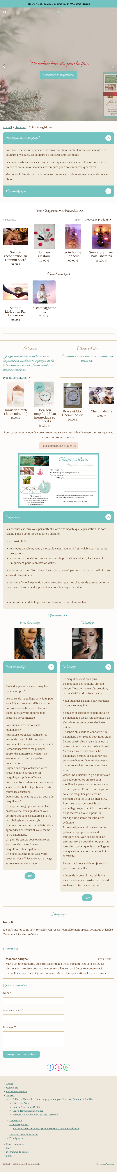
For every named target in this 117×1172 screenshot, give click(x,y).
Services (20, 127)
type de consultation (16, 377)
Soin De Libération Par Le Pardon (15, 311)
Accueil (7, 127)
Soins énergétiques (41, 127)
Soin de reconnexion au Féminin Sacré (15, 256)
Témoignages (16, 1138)
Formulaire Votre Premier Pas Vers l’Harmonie (35, 1114)
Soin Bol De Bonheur (72, 254)
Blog (8, 1148)
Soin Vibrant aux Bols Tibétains (101, 254)
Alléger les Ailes (20, 1103)
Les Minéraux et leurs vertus (23, 1134)
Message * (9, 1027)
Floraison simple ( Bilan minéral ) (16, 412)
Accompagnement (44, 309)
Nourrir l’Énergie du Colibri (26, 1107)
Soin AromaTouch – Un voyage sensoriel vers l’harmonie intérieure (46, 1128)
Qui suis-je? (12, 1087)
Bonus (9, 1155)
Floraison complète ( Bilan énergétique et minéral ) (44, 415)
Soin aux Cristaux (44, 254)
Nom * (7, 993)
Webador (110, 1164)
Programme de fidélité (17, 1151)
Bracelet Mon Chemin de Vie (72, 413)
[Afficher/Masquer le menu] (112, 12)
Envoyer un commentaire (21, 1054)
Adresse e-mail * (13, 1010)
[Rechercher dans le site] (5, 12)
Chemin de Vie (101, 411)
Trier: (77, 219)
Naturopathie (15, 1120)
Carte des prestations (16, 1091)
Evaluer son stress (15, 1144)
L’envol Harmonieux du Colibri (28, 1110)
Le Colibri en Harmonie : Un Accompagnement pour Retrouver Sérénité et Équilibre (51, 1099)
